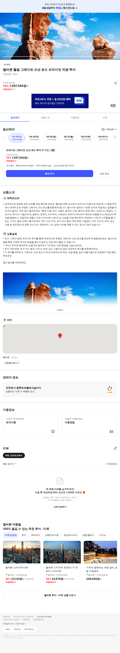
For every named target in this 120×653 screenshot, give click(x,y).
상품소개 (45, 117)
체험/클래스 (88, 535)
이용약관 (6, 617)
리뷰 (105, 117)
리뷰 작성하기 (60, 507)
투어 (24, 535)
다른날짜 (109, 129)
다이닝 (102, 535)
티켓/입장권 (11, 535)
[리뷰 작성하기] (115, 448)
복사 (16, 357)
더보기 (60, 310)
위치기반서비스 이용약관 (23, 617)
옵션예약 (15, 117)
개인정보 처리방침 (44, 617)
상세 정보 (104, 173)
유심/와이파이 (71, 535)
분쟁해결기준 (39, 619)
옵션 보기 (49, 173)
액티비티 (35, 535)
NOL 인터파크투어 (13, 455)
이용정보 (75, 117)
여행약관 (26, 619)
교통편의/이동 (52, 535)
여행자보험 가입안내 (11, 619)
